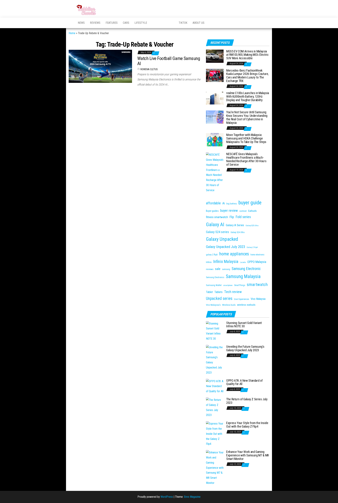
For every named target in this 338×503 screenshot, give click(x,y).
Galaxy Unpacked (222, 239)
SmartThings (239, 285)
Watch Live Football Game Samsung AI (168, 61)
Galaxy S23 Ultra (252, 225)
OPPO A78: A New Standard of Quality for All (244, 382)
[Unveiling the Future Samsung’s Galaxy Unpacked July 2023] (215, 359)
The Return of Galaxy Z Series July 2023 (247, 401)
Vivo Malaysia (258, 299)
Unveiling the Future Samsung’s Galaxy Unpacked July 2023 (245, 348)
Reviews (95, 22)
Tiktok (183, 22)
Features (112, 22)
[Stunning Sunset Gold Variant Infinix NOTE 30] (215, 331)
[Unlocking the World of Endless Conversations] (70, 23)
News (81, 22)
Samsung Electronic (246, 268)
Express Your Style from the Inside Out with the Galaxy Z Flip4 (247, 424)
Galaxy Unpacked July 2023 (225, 246)
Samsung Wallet (214, 285)
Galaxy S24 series (217, 232)
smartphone (228, 285)
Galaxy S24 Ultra (238, 232)
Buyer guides (212, 210)
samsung (226, 269)
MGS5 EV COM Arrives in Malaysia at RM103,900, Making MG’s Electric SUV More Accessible (247, 54)
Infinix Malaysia (225, 261)
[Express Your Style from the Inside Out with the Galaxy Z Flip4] (215, 433)
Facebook (162, 23)
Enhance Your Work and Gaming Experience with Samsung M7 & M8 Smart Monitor (247, 455)
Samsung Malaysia (243, 276)
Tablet (209, 292)
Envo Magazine (192, 496)
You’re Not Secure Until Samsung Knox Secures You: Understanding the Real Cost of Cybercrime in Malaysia (246, 117)
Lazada (243, 262)
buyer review (229, 210)
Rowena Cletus (149, 69)
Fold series (243, 217)
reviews (209, 269)
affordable (213, 203)
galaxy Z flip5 (212, 254)
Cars (126, 22)
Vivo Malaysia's (213, 305)
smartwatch (257, 284)
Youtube (154, 23)
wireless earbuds (246, 304)
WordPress (167, 496)
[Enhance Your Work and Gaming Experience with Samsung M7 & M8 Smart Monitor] (215, 467)
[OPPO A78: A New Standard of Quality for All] (215, 386)
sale (217, 269)
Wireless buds (229, 305)
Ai (223, 203)
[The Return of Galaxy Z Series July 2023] (215, 407)
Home (72, 33)
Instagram (171, 23)
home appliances (234, 253)
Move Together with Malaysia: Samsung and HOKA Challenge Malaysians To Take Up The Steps (246, 138)
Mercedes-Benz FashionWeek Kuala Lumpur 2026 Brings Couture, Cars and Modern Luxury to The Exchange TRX (247, 76)
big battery (231, 203)
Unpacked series (219, 298)
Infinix (209, 262)
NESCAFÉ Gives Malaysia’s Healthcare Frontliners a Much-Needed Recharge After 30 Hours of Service (246, 159)
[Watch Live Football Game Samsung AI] (100, 66)
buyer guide (249, 203)
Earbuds (252, 210)
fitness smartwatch (217, 217)
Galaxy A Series (235, 225)
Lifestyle (140, 22)
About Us (198, 22)
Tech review (233, 291)
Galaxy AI (215, 224)
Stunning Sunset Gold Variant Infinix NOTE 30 (244, 324)
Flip (232, 217)
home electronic (257, 254)
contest (243, 211)
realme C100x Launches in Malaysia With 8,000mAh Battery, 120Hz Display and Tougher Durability (247, 96)
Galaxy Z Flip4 (252, 247)
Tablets (218, 292)
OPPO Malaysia (256, 262)
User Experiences (241, 299)
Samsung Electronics (215, 277)
